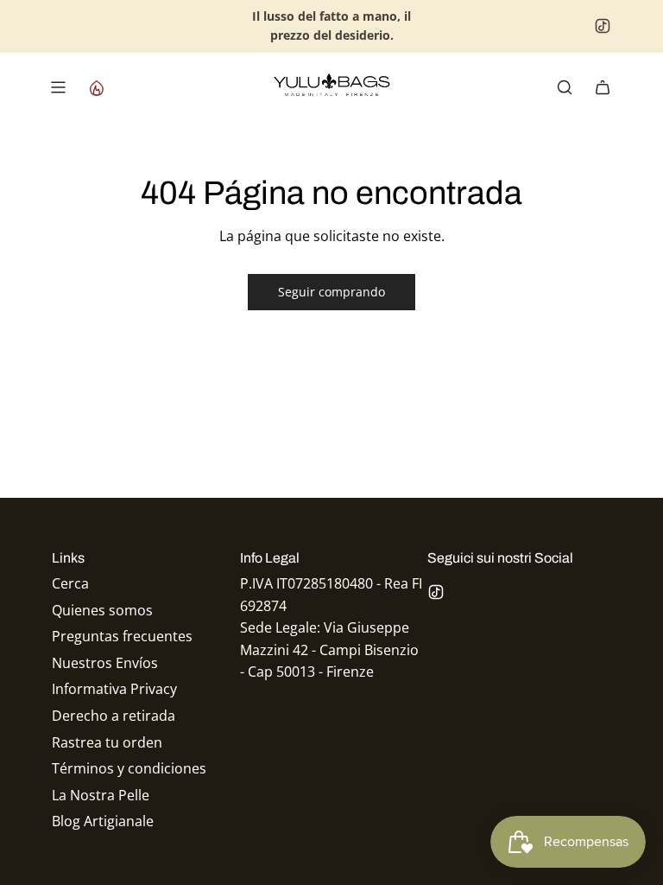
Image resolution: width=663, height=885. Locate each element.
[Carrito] (603, 87)
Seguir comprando (331, 291)
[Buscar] (565, 87)
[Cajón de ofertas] (96, 87)
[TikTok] (603, 26)
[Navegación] (58, 87)
